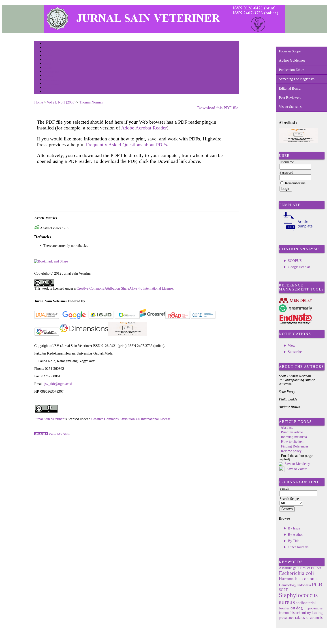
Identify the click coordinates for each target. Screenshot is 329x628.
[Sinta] (127, 335)
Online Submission (53, 80)
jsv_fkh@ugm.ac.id (58, 384)
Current (47, 63)
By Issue (294, 528)
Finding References (294, 446)
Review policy (291, 451)
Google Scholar (299, 267)
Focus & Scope (290, 51)
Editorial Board (290, 88)
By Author (295, 534)
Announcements (51, 72)
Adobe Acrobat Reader (144, 128)
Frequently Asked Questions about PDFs (126, 144)
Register (47, 55)
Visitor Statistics (290, 107)
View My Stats (59, 434)
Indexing (47, 88)
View (291, 345)
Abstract (287, 427)
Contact (47, 92)
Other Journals (298, 547)
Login (46, 51)
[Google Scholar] (74, 318)
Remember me (295, 183)
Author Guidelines (292, 60)
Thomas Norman (91, 102)
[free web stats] (41, 434)
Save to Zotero (296, 469)
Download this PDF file (217, 107)
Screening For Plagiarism (296, 79)
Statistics (48, 76)
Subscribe (295, 352)
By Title (293, 541)
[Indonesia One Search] (127, 318)
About (46, 47)
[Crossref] (152, 318)
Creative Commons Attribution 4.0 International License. (131, 419)
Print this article (292, 432)
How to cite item (292, 441)
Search (46, 59)
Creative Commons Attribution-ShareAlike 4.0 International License (125, 288)
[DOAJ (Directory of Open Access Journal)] (47, 318)
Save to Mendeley (297, 464)
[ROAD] (177, 318)
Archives (47, 68)
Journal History (51, 84)
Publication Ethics (291, 70)
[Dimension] (84, 335)
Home (46, 43)
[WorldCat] (47, 335)
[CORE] (203, 318)
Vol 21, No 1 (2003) (61, 102)
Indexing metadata (294, 437)
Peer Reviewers (290, 97)
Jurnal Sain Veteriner (49, 419)
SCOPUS (295, 260)
